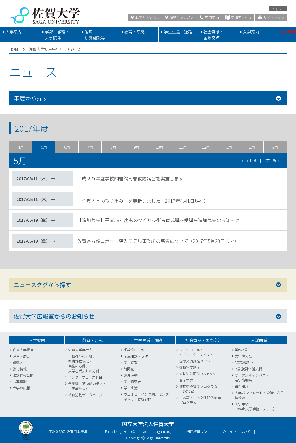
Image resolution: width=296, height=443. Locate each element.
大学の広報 (21, 387)
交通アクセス (240, 17)
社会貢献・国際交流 (214, 34)
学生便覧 (131, 362)
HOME (14, 49)
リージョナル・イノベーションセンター (198, 352)
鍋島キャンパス (181, 17)
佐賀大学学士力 (80, 349)
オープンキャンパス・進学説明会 (252, 377)
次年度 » (272, 160)
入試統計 (242, 368)
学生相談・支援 (136, 355)
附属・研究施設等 (95, 34)
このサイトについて (234, 431)
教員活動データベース (85, 394)
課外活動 (131, 375)
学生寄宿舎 (132, 381)
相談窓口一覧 (134, 349)
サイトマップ (273, 17)
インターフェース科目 (85, 377)
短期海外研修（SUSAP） (198, 373)
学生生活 (131, 387)
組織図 (18, 362)
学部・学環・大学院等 (57, 34)
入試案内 (251, 32)
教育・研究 (134, 32)
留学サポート (189, 379)
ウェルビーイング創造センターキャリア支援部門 (148, 396)
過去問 (257, 368)
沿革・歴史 (21, 355)
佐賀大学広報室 (43, 49)
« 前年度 (249, 160)
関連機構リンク (198, 431)
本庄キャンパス (146, 17)
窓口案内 (211, 17)
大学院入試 (243, 355)
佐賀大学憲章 (23, 349)
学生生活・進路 (178, 32)
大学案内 (13, 32)
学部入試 (242, 349)
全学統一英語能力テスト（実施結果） (87, 386)
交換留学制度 (189, 367)
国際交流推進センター (196, 360)
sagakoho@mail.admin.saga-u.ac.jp (145, 431)
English (277, 8)
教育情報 (20, 368)
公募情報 (20, 381)
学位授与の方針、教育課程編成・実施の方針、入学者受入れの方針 (83, 363)
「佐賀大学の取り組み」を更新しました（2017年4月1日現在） (142, 200)
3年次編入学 (244, 362)
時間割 (129, 368)
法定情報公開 (23, 375)
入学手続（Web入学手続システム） (256, 406)
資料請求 (242, 386)
